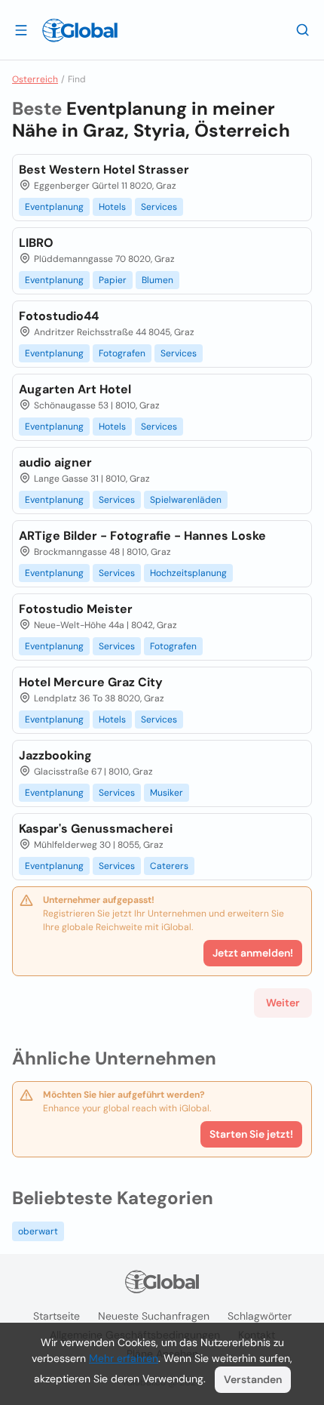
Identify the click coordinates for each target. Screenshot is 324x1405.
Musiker (166, 793)
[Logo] (80, 30)
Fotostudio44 (59, 316)
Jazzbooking (55, 755)
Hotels (112, 207)
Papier (113, 280)
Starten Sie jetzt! (251, 1134)
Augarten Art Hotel (75, 389)
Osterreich (35, 79)
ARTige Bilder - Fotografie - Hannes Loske (142, 536)
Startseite (56, 1316)
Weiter (283, 1002)
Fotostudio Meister (76, 609)
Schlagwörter (260, 1316)
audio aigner (55, 462)
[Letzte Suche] (303, 29)
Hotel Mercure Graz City (91, 682)
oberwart (38, 1231)
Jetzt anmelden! (252, 953)
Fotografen (122, 353)
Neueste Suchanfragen (153, 1316)
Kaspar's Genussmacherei (96, 829)
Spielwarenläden (186, 500)
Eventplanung (54, 207)
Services (159, 207)
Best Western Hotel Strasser (104, 169)
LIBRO (36, 243)
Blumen (157, 280)
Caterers (169, 866)
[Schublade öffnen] (21, 29)
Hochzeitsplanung (188, 573)
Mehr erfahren (123, 1358)
